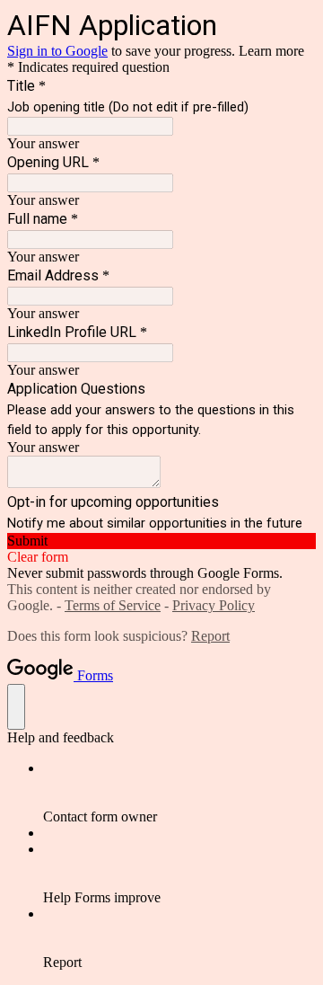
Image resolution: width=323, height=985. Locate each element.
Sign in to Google (57, 50)
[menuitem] (179, 792)
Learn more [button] (271, 50)
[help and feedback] (16, 707)
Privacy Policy (213, 605)
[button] (161, 541)
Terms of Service (113, 605)
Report (210, 635)
